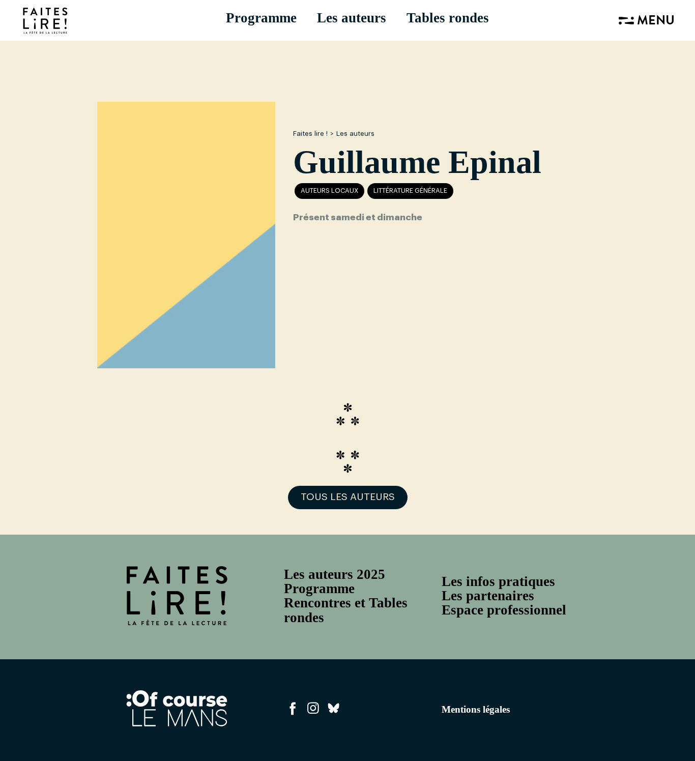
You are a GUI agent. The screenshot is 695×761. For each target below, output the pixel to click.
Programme (261, 17)
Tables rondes (448, 17)
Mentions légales (476, 709)
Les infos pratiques (498, 581)
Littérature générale (410, 191)
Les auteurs (351, 17)
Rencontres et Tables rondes (346, 610)
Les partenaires (488, 595)
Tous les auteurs (348, 497)
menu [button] (654, 22)
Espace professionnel (504, 610)
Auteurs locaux (329, 191)
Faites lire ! (310, 133)
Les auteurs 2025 (334, 574)
